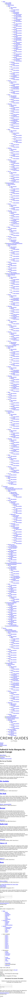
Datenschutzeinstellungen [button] (10, 964)
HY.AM (15, 969)
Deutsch (1, 742)
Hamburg (12, 183)
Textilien (12, 642)
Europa (9, 500)
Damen (14, 134)
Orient (9, 560)
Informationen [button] (5, 950)
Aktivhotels (10, 618)
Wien (15, 345)
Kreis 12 (7, 948)
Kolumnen (10, 720)
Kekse (11, 695)
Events (6, 957)
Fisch (14, 22)
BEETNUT (2, 820)
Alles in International (12, 477)
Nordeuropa (12, 502)
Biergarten (12, 73)
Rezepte (11, 663)
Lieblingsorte (13, 180)
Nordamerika (10, 556)
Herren (14, 136)
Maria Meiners (3, 755)
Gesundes (12, 709)
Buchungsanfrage (8, 925)
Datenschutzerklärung (4, 903)
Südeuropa (12, 525)
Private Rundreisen (12, 567)
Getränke (10, 714)
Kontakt (7, 952)
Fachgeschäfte (13, 122)
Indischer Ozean (11, 544)
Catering (12, 164)
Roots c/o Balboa (3, 881)
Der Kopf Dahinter (12, 729)
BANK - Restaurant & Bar (5, 804)
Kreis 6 (6, 941)
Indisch (14, 27)
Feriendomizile (11, 616)
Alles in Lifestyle (8, 629)
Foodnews (12, 78)
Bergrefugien (10, 609)
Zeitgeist (17, 717)
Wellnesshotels (11, 621)
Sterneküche (15, 45)
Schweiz (15, 521)
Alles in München (11, 274)
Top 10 (9, 171)
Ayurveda (12, 600)
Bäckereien (12, 108)
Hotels (11, 83)
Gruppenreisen (11, 591)
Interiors (12, 106)
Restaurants (12, 10)
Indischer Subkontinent (12, 546)
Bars (11, 66)
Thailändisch (15, 48)
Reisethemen (19, 563)
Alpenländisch (16, 13)
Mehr (9, 660)
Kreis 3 (6, 937)
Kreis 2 (6, 936)
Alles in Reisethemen (12, 564)
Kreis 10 (7, 945)
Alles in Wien (10, 346)
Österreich (15, 519)
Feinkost (12, 110)
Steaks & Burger (16, 43)
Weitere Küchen (16, 59)
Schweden (15, 512)
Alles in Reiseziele (11, 489)
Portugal (14, 537)
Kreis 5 (6, 940)
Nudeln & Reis (13, 674)
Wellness (9, 148)
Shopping (10, 103)
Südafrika (15, 495)
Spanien (14, 539)
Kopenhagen (19, 243)
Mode (9, 129)
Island (14, 507)
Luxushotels (10, 607)
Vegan (14, 52)
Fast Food (12, 64)
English (1, 744)
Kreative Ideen (13, 169)
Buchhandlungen (13, 120)
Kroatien (15, 532)
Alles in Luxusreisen (9, 487)
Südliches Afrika (13, 493)
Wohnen (9, 635)
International (7, 475)
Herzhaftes (12, 698)
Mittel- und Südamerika (15, 577)
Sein (11, 157)
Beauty (11, 113)
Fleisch (11, 670)
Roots (2, 862)
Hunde (9, 658)
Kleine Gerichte (13, 677)
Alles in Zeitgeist (11, 718)
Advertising (7, 958)
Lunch (11, 69)
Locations (12, 166)
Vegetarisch (12, 686)
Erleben (16, 625)
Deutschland (15, 516)
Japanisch (15, 34)
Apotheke (2, 789)
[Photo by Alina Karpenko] (6, 758)
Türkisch (15, 50)
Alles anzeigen (13, 7)
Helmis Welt (12, 436)
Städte (4, 1)
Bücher (9, 649)
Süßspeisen (10, 702)
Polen (9, 478)
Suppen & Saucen (14, 679)
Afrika (9, 491)
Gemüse (12, 667)
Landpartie (12, 85)
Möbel (11, 637)
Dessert (11, 707)
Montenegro (15, 535)
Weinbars (15, 57)
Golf (6, 929)
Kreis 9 (6, 944)
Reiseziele (20, 488)
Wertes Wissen (11, 731)
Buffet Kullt (2, 839)
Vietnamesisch (16, 55)
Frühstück (12, 62)
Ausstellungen (13, 96)
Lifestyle (4, 628)
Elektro (11, 646)
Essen (9, 6)
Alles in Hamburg (11, 184)
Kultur (11, 89)
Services (9, 159)
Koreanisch (15, 36)
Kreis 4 (6, 938)
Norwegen (15, 509)
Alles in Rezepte (11, 664)
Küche (11, 644)
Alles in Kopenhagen (12, 244)
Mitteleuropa (13, 514)
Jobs (6, 959)
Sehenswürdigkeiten (14, 87)
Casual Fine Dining (17, 15)
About (6, 951)
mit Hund (12, 727)
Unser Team (7, 953)
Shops (11, 131)
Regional (15, 41)
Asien (9, 498)
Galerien (12, 101)
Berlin (10, 3)
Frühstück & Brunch (14, 684)
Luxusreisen (5, 486)
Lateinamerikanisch (17, 38)
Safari (9, 584)
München (18, 273)
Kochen (9, 665)
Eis (11, 71)
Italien (14, 530)
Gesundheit (12, 155)
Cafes (11, 8)
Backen (9, 691)
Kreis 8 (6, 943)
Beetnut (2, 808)
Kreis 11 (7, 946)
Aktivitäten (12, 92)
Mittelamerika (10, 551)
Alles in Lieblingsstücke (13, 631)
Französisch (15, 24)
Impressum (7, 965)
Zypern (14, 542)
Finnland (15, 505)
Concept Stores (13, 115)
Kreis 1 (6, 935)
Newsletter (7, 954)
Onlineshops (12, 716)
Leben (11, 722)
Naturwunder (10, 482)
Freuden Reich (11, 734)
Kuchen (12, 693)
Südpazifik (10, 558)
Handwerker (13, 162)
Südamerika (10, 553)
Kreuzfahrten (10, 588)
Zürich (10, 410)
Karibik (9, 549)
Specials (12, 145)
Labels (11, 143)
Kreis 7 (6, 942)
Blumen (12, 117)
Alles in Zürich (11, 412)
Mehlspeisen (13, 705)
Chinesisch (15, 17)
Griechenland (16, 528)
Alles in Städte (8, 2)
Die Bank (3, 793)
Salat (11, 681)
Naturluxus (10, 605)
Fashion (12, 127)
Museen (12, 99)
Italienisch (15, 31)
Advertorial (2, 757)
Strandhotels (10, 614)
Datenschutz (7, 963)
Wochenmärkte (13, 76)
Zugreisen (10, 586)
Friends (6, 960)
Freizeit (9, 80)
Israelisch (15, 29)
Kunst (9, 94)
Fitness (11, 152)
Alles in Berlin (11, 5)
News (6, 932)
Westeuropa (12, 523)
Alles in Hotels (11, 603)
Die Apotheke (4, 781)
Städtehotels (10, 623)
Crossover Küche (16, 20)
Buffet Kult (4, 824)
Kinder (11, 124)
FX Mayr (12, 598)
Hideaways (10, 612)
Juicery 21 (3, 843)
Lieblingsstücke (13, 630)
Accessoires (15, 141)
